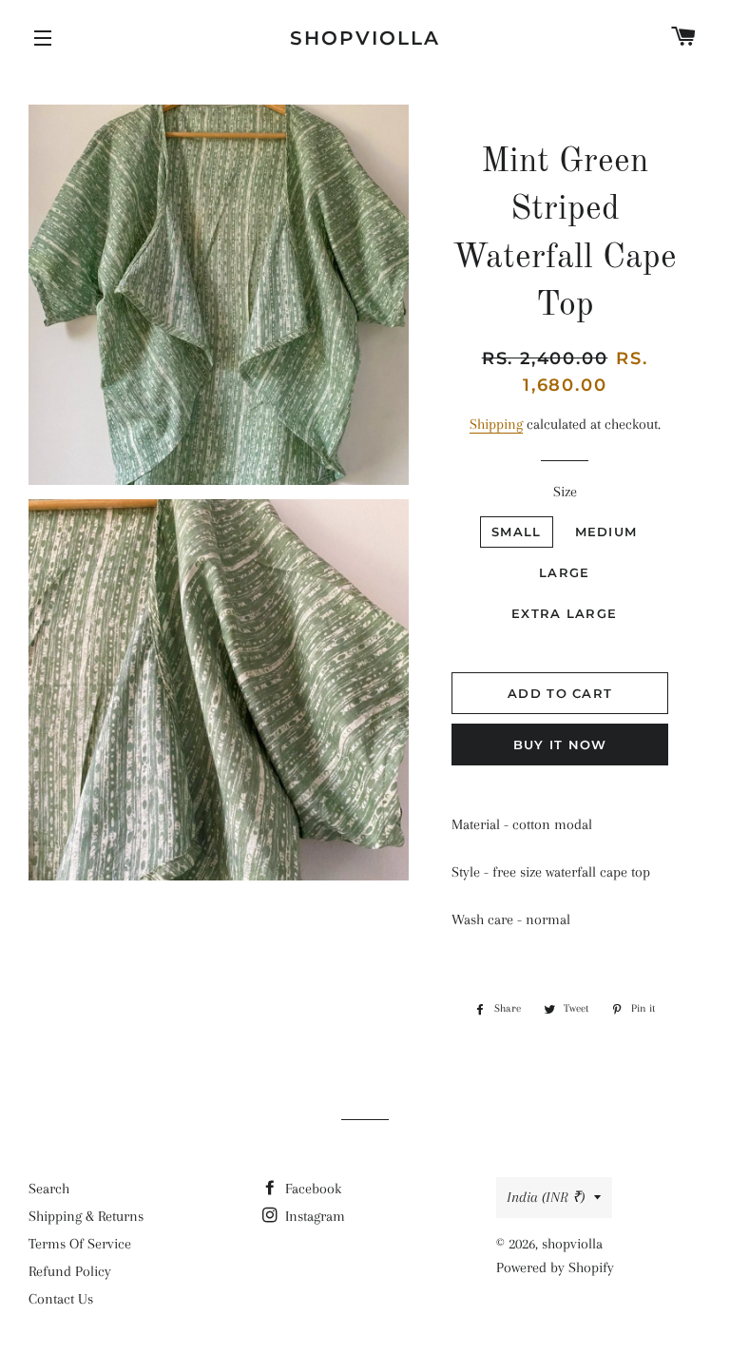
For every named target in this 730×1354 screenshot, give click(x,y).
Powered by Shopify (555, 1267)
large (564, 572)
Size (565, 491)
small (516, 531)
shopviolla (365, 38)
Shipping (496, 424)
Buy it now (560, 744)
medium (606, 531)
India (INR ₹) (546, 1197)
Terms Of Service (80, 1243)
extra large (564, 613)
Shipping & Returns (86, 1216)
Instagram (313, 1216)
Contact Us (61, 1298)
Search (49, 1188)
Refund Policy (70, 1271)
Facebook (311, 1188)
